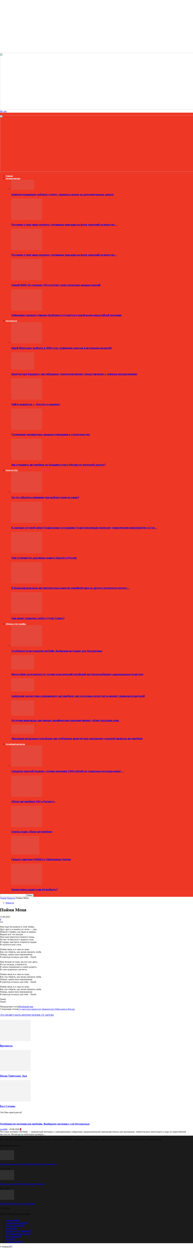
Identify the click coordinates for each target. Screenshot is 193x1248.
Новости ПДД (12, 470)
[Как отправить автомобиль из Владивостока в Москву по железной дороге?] (26, 459)
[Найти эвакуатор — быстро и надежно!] (26, 399)
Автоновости (11, 321)
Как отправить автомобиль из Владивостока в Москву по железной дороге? (58, 464)
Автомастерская (13, 178)
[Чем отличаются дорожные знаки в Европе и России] (26, 552)
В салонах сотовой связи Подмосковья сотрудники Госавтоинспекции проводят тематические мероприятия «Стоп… (84, 527)
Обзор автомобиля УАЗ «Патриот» (33, 801)
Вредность (6, 1045)
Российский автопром (15, 744)
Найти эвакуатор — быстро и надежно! (35, 404)
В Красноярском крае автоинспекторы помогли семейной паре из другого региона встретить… (70, 588)
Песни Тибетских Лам (13, 1075)
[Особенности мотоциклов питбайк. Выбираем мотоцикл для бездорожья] (26, 645)
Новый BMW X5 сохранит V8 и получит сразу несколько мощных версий (55, 285)
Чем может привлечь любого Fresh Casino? (37, 618)
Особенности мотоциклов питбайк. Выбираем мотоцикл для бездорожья (56, 650)
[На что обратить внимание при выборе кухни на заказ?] (26, 492)
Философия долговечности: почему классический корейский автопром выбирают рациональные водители (77, 674)
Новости (11, 898)
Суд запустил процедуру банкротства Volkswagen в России (46, 1009)
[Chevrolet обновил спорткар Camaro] (7, 1199)
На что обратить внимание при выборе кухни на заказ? (45, 497)
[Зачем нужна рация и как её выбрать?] (26, 884)
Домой (3, 898)
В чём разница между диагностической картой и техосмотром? (28, 1164)
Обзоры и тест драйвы (16, 624)
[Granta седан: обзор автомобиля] (26, 826)
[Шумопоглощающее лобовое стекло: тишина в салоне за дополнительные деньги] (22, 189)
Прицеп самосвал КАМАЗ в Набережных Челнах (41, 859)
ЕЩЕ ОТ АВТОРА (44, 1015)
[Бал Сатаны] (15, 1100)
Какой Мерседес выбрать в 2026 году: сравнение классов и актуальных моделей (61, 348)
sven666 (3, 1129)
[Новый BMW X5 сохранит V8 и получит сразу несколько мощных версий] (26, 279)
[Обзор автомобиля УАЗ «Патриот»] (26, 796)
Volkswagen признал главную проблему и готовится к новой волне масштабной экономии (66, 315)
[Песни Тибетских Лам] (15, 1070)
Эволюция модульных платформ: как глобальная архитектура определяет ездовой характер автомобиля (77, 738)
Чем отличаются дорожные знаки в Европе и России (44, 557)
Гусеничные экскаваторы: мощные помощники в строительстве (50, 434)
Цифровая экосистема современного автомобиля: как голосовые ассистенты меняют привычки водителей (78, 696)
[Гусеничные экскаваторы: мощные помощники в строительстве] (26, 429)
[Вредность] (15, 1040)
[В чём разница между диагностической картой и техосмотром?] (7, 1159)
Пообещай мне (26, 1006)
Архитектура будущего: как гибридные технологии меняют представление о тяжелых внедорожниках (74, 374)
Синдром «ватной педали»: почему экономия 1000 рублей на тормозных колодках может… (67, 771)
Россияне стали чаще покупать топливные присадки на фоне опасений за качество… (64, 224)
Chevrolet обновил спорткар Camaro (17, 1204)
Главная (9, 176)
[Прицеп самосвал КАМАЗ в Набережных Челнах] (25, 854)
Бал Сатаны (7, 1106)
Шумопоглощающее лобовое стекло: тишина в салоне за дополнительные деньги (62, 194)
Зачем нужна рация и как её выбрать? (34, 889)
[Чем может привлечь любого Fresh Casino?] (26, 613)
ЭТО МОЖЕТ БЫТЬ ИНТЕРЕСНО (17, 1015)
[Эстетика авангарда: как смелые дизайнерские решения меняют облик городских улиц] (22, 715)
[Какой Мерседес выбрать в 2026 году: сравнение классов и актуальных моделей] (26, 342)
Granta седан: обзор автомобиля (31, 831)
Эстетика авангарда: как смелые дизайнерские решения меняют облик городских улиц (65, 720)
